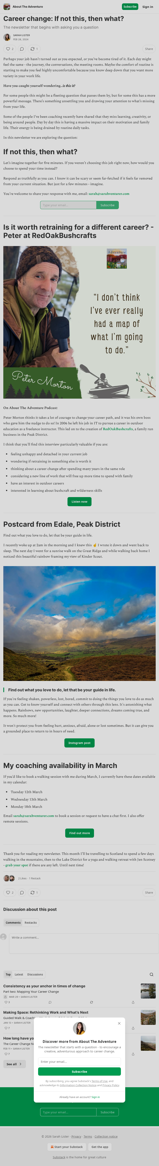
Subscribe (79, 1071)
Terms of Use (99, 1081)
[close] (119, 1023)
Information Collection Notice (78, 1085)
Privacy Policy (110, 1085)
